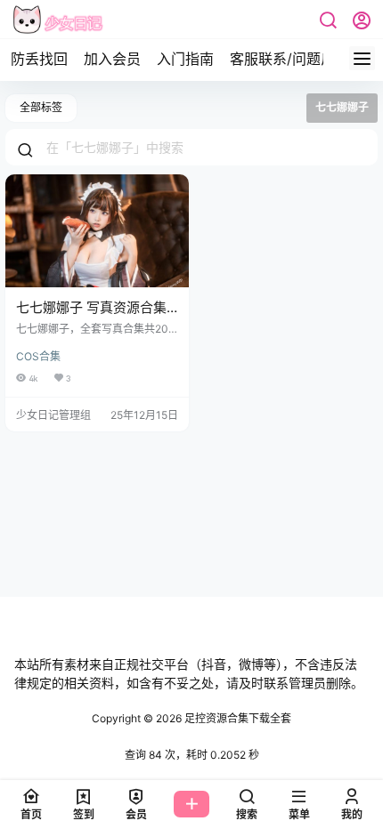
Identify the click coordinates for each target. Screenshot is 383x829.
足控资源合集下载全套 (236, 718)
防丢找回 (39, 59)
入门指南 (185, 59)
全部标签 (41, 107)
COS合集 (38, 356)
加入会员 (112, 59)
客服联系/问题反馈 (289, 59)
